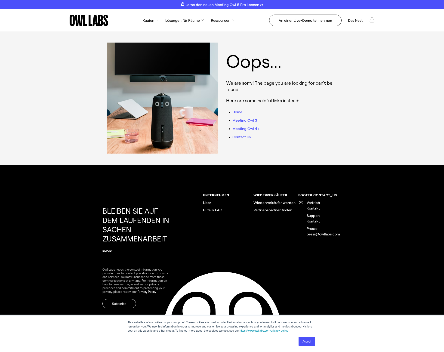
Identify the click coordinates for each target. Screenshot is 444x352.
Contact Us (241, 137)
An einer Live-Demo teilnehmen (305, 20)
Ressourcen (220, 20)
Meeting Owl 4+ (245, 128)
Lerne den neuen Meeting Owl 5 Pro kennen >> (224, 4)
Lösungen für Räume (182, 20)
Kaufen (148, 20)
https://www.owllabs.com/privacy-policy (264, 330)
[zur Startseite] (88, 20)
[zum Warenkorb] (372, 21)
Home (237, 112)
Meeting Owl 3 (244, 120)
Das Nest (355, 20)
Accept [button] (306, 341)
